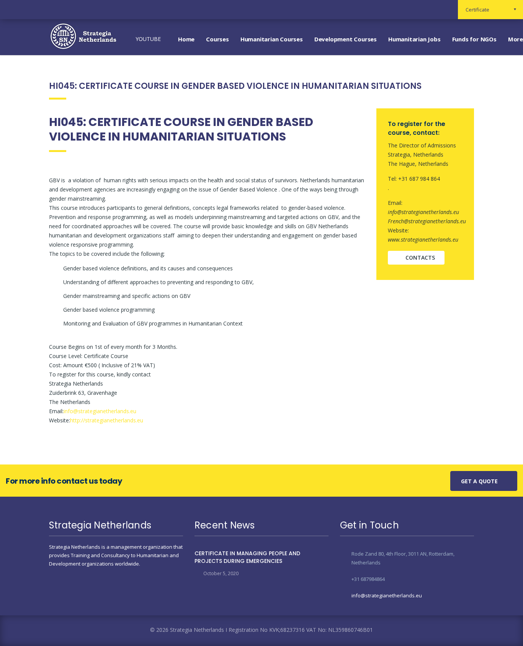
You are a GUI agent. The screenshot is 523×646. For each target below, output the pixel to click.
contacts (420, 257)
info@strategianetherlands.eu (100, 411)
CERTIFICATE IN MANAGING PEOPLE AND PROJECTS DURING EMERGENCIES (247, 557)
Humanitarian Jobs (414, 39)
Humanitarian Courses (271, 39)
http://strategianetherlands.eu (106, 420)
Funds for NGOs (474, 39)
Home (186, 39)
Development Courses (345, 39)
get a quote (479, 481)
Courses (217, 39)
